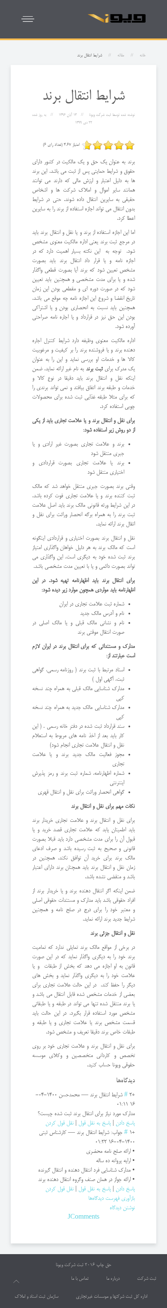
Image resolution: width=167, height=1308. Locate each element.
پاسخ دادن (125, 1123)
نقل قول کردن (59, 1123)
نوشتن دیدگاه (122, 1208)
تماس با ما (80, 1279)
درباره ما (112, 1279)
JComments (83, 1217)
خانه (143, 55)
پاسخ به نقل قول (94, 1123)
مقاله (120, 55)
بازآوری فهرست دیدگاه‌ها (111, 1198)
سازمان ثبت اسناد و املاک (36, 1297)
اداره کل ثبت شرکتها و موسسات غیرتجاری (111, 1297)
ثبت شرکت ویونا (70, 1265)
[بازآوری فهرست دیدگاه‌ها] (113, 1081)
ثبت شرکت (146, 1279)
